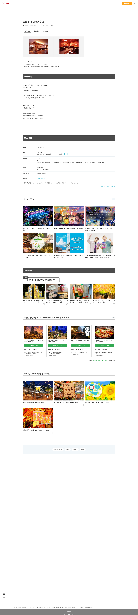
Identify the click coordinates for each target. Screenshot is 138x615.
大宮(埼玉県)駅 (58, 449)
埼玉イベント (47, 607)
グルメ (75, 449)
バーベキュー (96, 360)
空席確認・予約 (33, 345)
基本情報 (28, 138)
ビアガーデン (104, 360)
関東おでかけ (25, 607)
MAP (66, 154)
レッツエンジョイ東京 (16, 607)
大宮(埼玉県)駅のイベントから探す (75, 607)
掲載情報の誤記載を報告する (107, 186)
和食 (83, 449)
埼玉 (68, 449)
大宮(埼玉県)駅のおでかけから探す (59, 607)
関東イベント (32, 607)
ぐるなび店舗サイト (42, 178)
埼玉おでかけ (40, 607)
